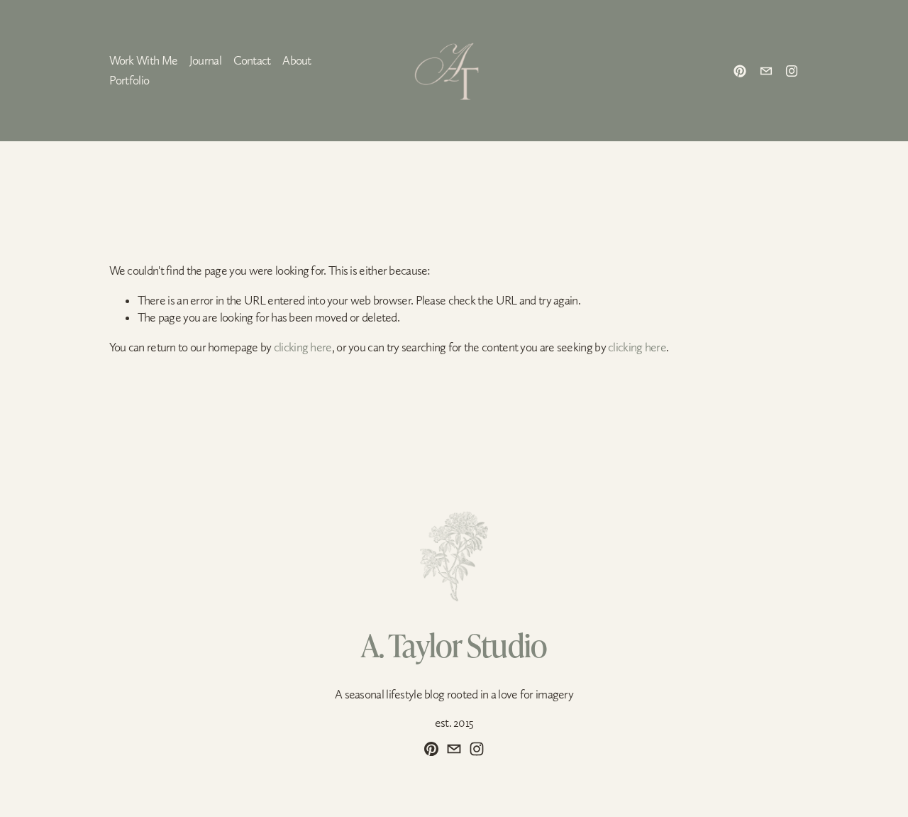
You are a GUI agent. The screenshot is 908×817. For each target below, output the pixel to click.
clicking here (303, 347)
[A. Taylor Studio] (740, 71)
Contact (252, 60)
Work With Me (143, 60)
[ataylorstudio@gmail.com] (766, 71)
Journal (205, 60)
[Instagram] (792, 71)
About (296, 60)
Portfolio (129, 80)
